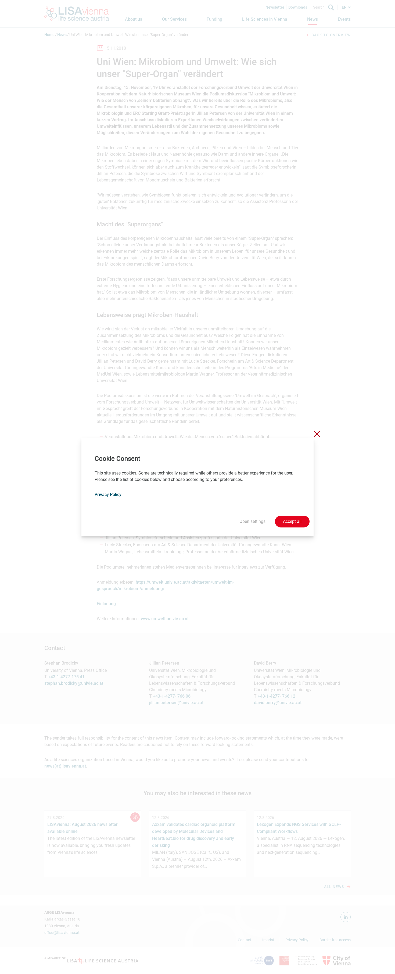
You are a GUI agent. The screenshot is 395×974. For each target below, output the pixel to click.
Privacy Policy (108, 494)
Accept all (292, 521)
